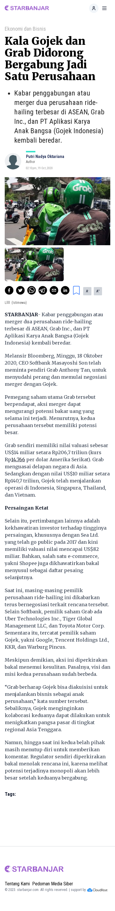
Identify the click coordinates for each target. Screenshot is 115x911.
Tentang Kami (17, 884)
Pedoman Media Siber (52, 884)
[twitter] (20, 290)
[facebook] (9, 290)
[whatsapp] (31, 290)
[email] (54, 290)
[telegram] (42, 290)
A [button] (87, 291)
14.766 (18, 459)
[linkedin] (65, 290)
